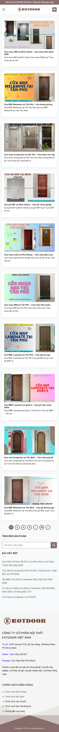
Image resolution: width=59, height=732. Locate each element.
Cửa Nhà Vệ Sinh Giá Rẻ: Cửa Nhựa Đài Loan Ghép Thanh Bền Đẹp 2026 (28, 563)
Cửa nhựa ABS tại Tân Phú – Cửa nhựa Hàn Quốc (27, 305)
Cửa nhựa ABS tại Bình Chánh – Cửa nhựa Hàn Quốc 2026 (29, 53)
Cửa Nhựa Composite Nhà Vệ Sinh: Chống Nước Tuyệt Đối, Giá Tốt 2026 (29, 572)
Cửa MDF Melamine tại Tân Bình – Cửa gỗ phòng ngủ (29, 508)
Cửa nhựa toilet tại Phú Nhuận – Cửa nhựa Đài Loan (28, 255)
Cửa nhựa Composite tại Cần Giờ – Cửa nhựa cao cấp (29, 155)
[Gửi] (54, 545)
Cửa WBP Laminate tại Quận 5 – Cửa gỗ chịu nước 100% (28, 406)
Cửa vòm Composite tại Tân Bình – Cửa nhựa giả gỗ (28, 458)
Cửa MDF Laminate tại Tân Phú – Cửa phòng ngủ (27, 355)
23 (42, 527)
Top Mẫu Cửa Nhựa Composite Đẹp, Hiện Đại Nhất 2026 (27, 581)
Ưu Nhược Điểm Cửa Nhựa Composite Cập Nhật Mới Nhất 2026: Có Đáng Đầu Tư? (28, 590)
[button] (3, 9)
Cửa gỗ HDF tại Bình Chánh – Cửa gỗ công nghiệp (28, 205)
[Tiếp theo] (48, 527)
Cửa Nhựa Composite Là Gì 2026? (19, 597)
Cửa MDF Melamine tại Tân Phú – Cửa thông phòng (28, 104)
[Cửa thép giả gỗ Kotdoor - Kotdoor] (29, 9)
